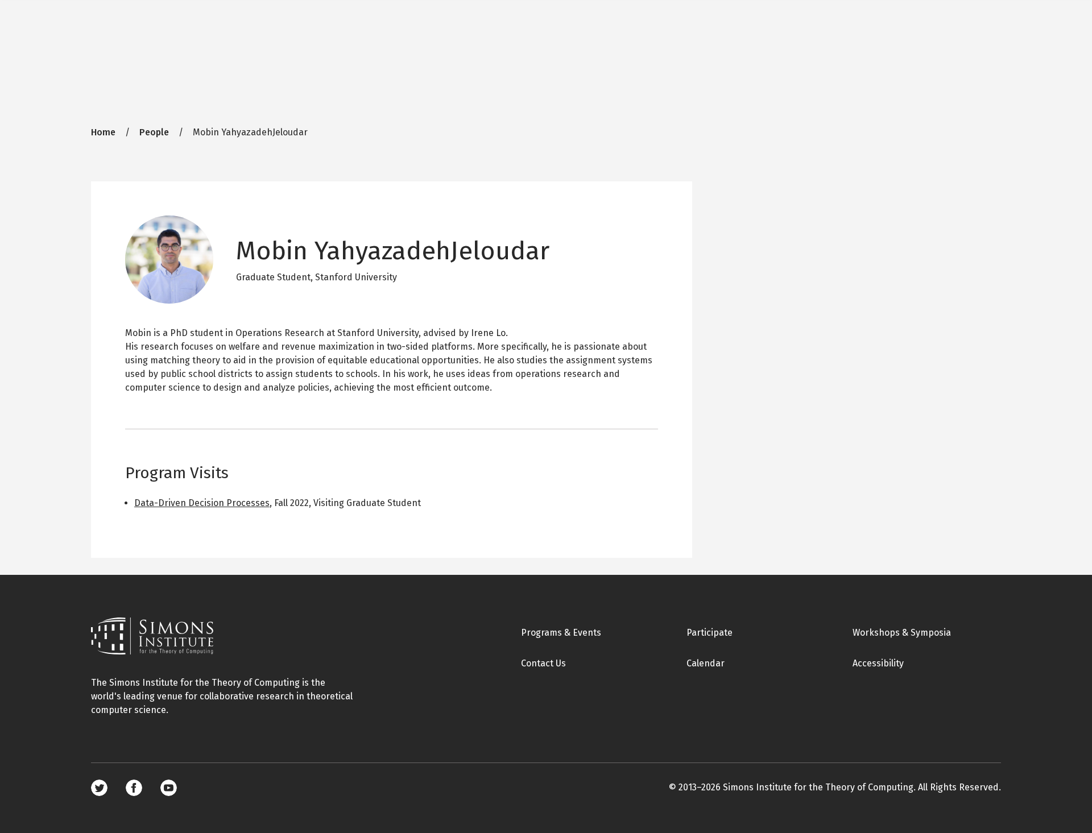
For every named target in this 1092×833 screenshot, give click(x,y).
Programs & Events (561, 632)
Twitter (99, 788)
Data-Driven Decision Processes (202, 503)
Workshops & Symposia (902, 632)
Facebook (134, 788)
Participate (709, 632)
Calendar (705, 663)
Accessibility (878, 663)
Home (103, 132)
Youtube (168, 788)
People (154, 132)
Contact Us (543, 663)
